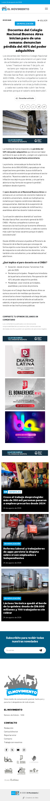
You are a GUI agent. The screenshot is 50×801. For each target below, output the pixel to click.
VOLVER (43, 20)
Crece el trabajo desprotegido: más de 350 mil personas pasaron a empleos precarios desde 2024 (25, 500)
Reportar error (10, 735)
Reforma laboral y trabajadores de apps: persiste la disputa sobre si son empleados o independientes (24, 553)
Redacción (8, 728)
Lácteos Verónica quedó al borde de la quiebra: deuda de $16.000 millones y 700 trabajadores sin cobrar (25, 608)
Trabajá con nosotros (13, 742)
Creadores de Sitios (32, 797)
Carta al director (11, 731)
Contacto (8, 738)
